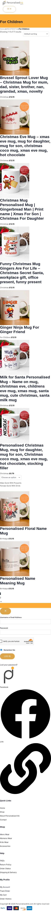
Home (2, 29)
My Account (5, 887)
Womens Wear (6, 838)
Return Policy (5, 864)
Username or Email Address (11, 617)
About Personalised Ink (9, 816)
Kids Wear (4, 842)
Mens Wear (4, 834)
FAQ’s (2, 861)
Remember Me (9, 650)
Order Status (5, 868)
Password (4, 628)
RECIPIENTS (12, 29)
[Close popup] (5, 611)
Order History (5, 899)
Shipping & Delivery (8, 872)
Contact (3, 820)
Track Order (5, 891)
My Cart (3, 895)
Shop (2, 812)
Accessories (5, 846)
